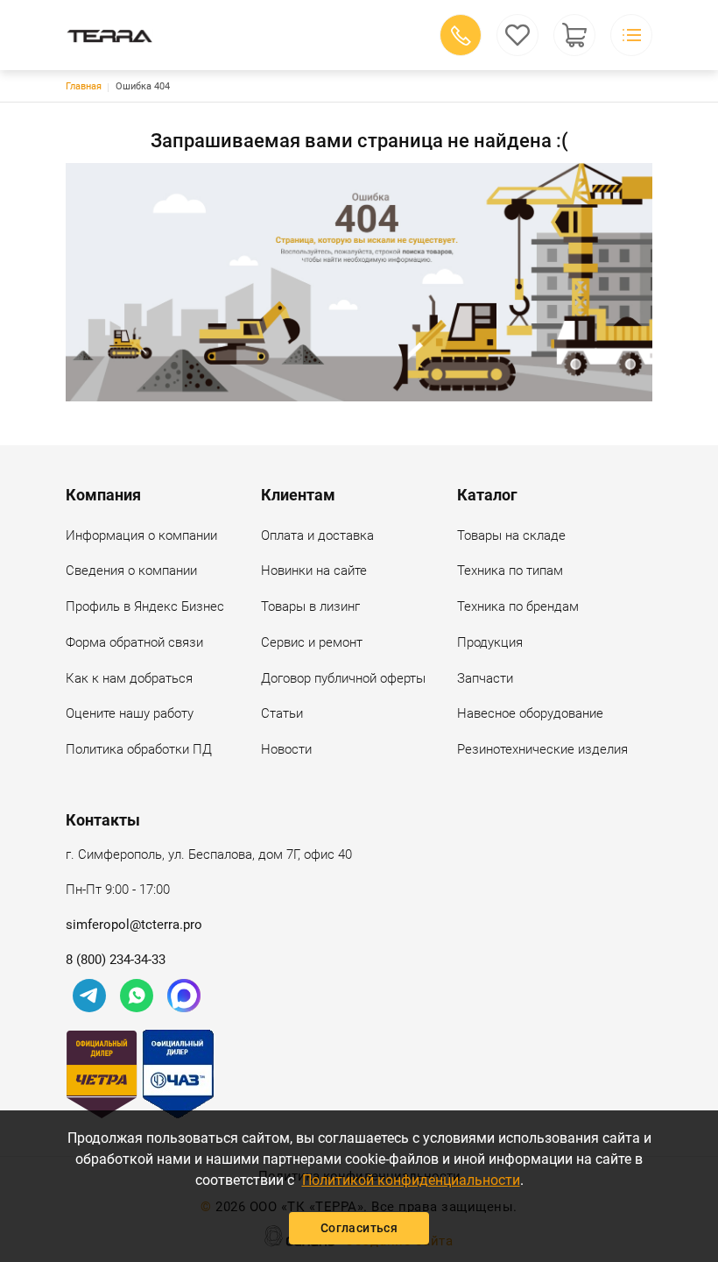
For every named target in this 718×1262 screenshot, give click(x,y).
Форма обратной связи (134, 642)
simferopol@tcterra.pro (134, 924)
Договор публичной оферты (343, 678)
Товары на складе (511, 535)
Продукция (490, 642)
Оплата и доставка (317, 535)
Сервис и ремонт (312, 642)
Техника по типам (510, 570)
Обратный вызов (461, 35)
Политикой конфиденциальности (411, 1180)
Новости (286, 749)
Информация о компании (141, 535)
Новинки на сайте (314, 570)
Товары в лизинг (310, 606)
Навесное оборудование (530, 713)
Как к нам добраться (129, 678)
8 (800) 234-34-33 (115, 960)
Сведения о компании (131, 570)
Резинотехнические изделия (542, 749)
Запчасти (485, 678)
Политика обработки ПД (139, 749)
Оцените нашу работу (130, 713)
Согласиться (359, 1228)
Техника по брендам (518, 606)
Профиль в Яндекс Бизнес (145, 606)
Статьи (282, 713)
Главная (84, 86)
